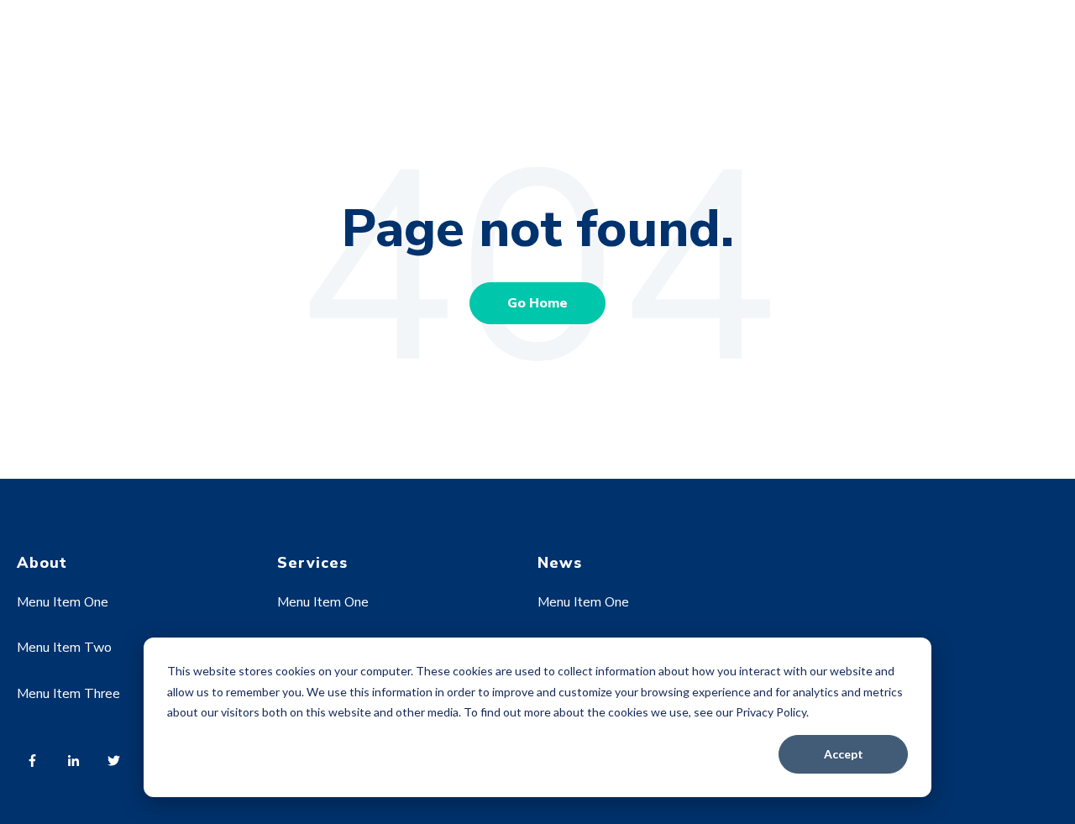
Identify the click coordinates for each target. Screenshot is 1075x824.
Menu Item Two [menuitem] (64, 647)
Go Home (537, 303)
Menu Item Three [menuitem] (68, 694)
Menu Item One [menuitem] (62, 602)
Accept (843, 754)
